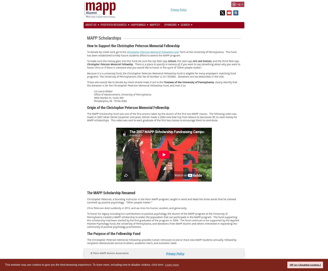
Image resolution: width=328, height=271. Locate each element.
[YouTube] (229, 12)
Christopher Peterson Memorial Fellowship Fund (153, 52)
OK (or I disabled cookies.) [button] (305, 264)
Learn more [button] (172, 264)
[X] (222, 12)
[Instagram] (235, 12)
